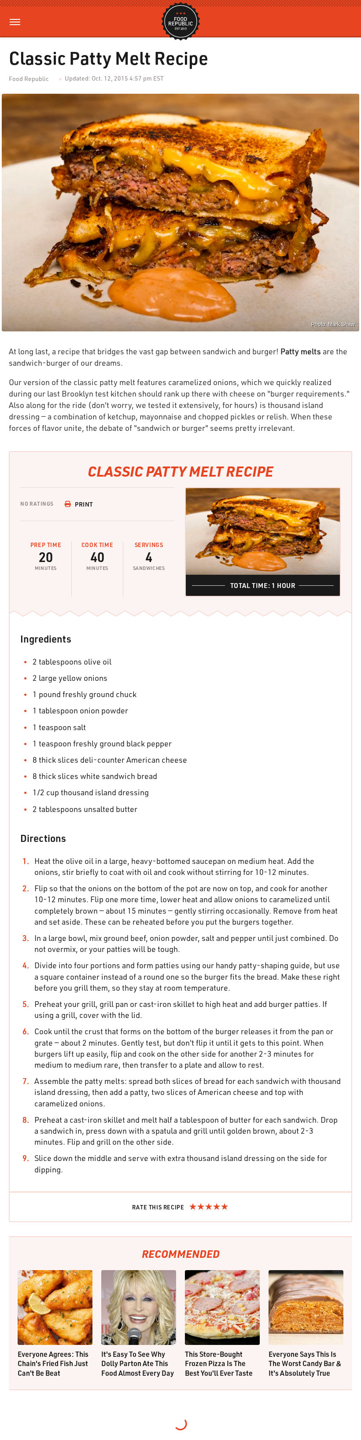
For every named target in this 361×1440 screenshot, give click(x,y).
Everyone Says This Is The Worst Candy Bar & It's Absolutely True (305, 1363)
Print (84, 504)
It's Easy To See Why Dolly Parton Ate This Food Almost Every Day (137, 1363)
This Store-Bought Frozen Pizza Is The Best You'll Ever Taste (219, 1363)
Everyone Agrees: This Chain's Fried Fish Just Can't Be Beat (53, 1363)
